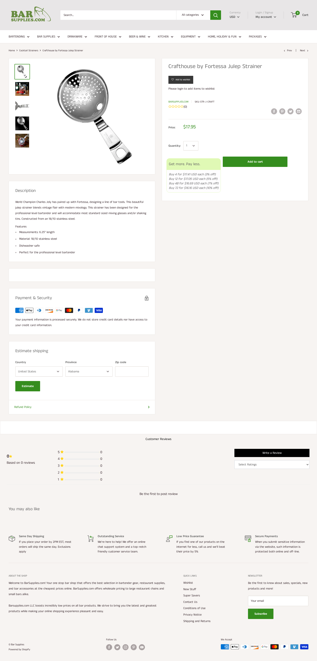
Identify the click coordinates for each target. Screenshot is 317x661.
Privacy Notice (192, 615)
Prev (289, 50)
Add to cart (255, 162)
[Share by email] (299, 111)
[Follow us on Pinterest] (134, 647)
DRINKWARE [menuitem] (74, 36)
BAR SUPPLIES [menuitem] (46, 36)
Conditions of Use (194, 608)
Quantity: (174, 146)
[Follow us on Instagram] (125, 647)
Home (12, 50)
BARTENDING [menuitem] (17, 36)
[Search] (215, 15)
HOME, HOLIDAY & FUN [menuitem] (222, 36)
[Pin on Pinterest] (282, 111)
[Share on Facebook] (274, 111)
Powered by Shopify (19, 649)
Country (20, 362)
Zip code (120, 362)
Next (302, 50)
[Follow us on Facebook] (109, 647)
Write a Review (272, 453)
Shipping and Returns (196, 621)
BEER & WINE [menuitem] (137, 36)
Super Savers (191, 595)
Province (71, 362)
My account (264, 17)
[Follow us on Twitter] (117, 647)
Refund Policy (22, 407)
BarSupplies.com (178, 102)
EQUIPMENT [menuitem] (188, 36)
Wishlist (188, 583)
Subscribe (260, 614)
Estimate (28, 386)
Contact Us (190, 602)
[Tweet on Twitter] (290, 111)
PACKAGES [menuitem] (255, 36)
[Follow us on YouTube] (142, 647)
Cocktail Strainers (28, 50)
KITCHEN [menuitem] (163, 36)
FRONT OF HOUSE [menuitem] (106, 36)
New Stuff (189, 589)
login (180, 89)
